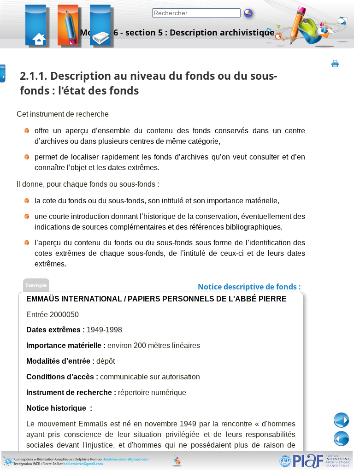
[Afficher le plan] (3, 71)
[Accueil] (38, 28)
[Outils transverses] (103, 28)
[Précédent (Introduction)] (341, 439)
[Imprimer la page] (335, 70)
